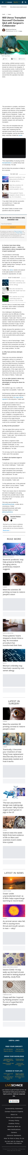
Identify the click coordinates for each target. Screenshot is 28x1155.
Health (3, 14)
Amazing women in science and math (20, 1060)
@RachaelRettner (7, 512)
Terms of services (18, 231)
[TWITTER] (11, 520)
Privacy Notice (19, 232)
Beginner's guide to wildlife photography (19, 1074)
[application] (14, 146)
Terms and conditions (14, 1117)
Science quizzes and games (8, 1074)
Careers (14, 1132)
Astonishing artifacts (19, 1051)
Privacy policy (14, 1120)
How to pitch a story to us (14, 1138)
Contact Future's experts (14, 1111)
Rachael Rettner (11, 29)
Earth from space (19, 1049)
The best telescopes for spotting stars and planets (8, 1078)
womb (20, 135)
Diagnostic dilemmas (8, 1051)
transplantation (6, 163)
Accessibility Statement (14, 1108)
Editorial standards (14, 1135)
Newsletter (23, 58)
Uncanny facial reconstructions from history (19, 1064)
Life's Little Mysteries (8, 1049)
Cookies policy (14, 1123)
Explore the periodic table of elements (8, 1064)
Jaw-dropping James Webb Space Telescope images (8, 1060)
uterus (11, 270)
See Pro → (16, 2)
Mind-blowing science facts (19, 1077)
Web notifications (14, 1129)
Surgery (9, 14)
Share (6, 58)
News (20, 31)
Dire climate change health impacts (18, 6)
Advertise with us (14, 1126)
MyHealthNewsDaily (8, 504)
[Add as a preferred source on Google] (14, 1101)
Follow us (15, 58)
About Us (14, 1114)
